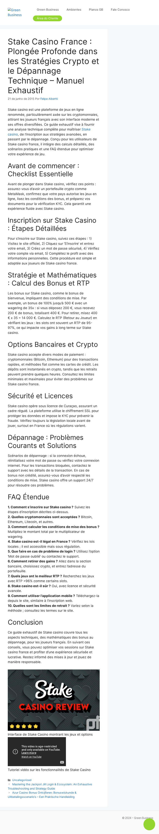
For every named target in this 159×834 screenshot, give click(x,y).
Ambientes (74, 9)
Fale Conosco (120, 9)
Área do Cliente (47, 18)
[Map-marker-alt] (18, 820)
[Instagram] (10, 820)
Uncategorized (21, 780)
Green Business (48, 9)
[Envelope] (27, 820)
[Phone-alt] (36, 820)
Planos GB (96, 9)
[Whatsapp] (44, 820)
